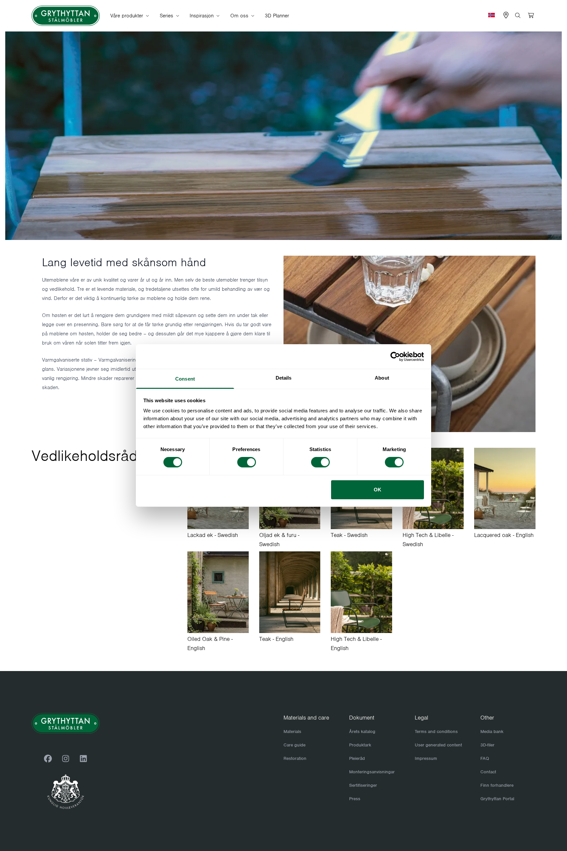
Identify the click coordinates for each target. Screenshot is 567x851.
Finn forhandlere (497, 785)
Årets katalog (362, 731)
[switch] (246, 462)
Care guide (294, 745)
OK (377, 489)
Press (354, 799)
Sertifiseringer (363, 785)
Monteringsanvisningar (372, 772)
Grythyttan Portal (497, 799)
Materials (292, 731)
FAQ (484, 758)
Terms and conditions (436, 731)
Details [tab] (284, 378)
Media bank (491, 731)
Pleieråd (357, 758)
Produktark (360, 745)
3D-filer (487, 745)
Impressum (426, 758)
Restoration (295, 758)
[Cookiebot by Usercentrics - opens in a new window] (395, 356)
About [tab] (382, 378)
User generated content (438, 745)
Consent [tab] (185, 379)
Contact (488, 772)
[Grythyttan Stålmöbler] (66, 16)
